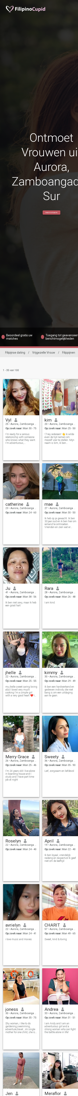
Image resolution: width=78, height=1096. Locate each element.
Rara (49, 588)
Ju (7, 588)
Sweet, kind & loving (56, 939)
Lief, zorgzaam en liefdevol (59, 770)
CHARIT (52, 925)
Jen (8, 1093)
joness (11, 1009)
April (49, 840)
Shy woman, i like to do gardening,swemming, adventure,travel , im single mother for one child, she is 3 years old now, (21, 1028)
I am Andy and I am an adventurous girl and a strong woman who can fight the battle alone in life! (60, 1028)
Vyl (8, 420)
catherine (14, 504)
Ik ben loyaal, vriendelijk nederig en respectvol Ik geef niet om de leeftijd (60, 858)
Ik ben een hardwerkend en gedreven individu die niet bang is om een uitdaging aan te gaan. (59, 691)
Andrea (51, 1009)
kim (48, 420)
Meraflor (53, 1093)
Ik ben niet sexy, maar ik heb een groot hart (20, 604)
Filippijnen (68, 352)
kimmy (51, 672)
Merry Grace (17, 756)
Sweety (52, 756)
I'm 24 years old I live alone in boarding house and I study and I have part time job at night (20, 775)
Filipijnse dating (15, 352)
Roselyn (13, 840)
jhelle (10, 672)
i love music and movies (18, 939)
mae (49, 504)
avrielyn (12, 925)
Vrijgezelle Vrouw (43, 352)
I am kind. (50, 602)
